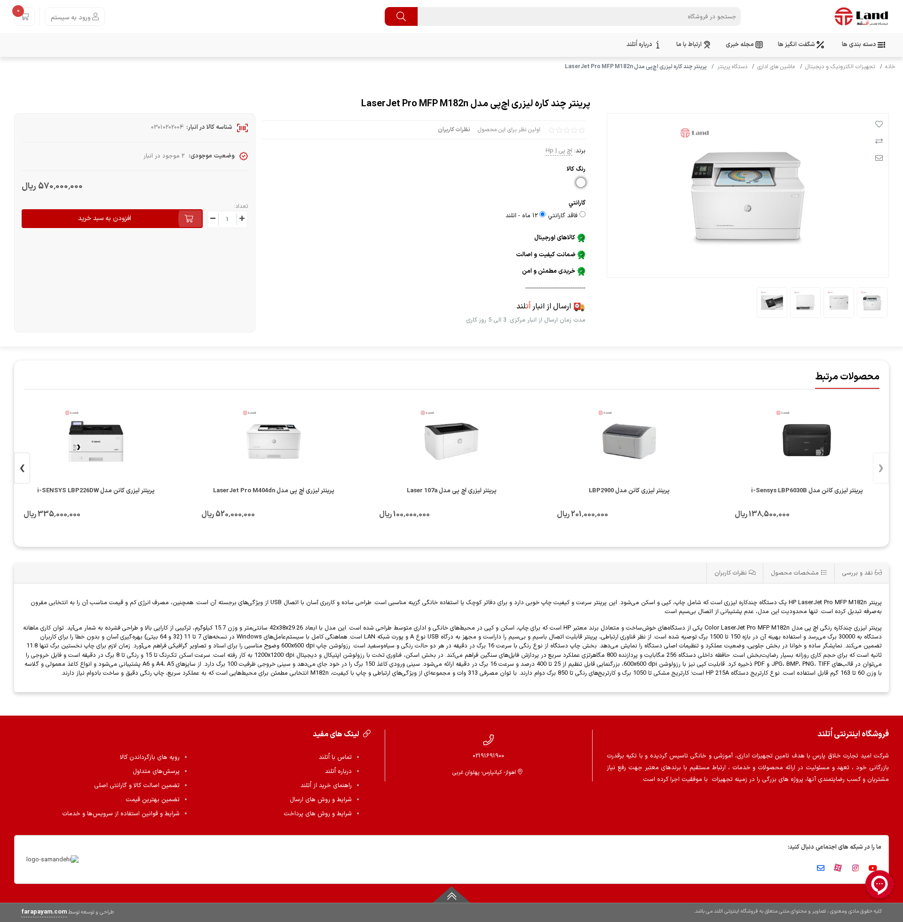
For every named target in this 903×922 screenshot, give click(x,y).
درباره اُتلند (338, 771)
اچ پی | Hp (559, 150)
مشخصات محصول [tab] (796, 572)
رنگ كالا (576, 169)
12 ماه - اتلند (522, 216)
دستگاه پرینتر (732, 67)
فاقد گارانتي (563, 216)
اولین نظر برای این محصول (509, 130)
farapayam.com (44, 912)
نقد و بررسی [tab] (858, 572)
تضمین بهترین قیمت (153, 799)
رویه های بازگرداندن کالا (150, 757)
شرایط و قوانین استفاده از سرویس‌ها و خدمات (121, 814)
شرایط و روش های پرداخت (318, 814)
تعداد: (241, 206)
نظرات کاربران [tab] (731, 572)
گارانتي (577, 202)
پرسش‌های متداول (156, 771)
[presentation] (881, 468)
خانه (890, 67)
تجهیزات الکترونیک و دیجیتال (840, 67)
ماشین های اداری (776, 67)
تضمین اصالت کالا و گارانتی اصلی (137, 785)
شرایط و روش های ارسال (321, 799)
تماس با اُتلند (335, 757)
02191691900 (488, 755)
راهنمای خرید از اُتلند (326, 785)
